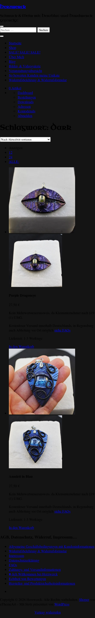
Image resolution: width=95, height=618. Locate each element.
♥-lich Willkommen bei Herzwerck (33, 574)
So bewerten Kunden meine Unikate (34, 75)
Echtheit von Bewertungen (27, 578)
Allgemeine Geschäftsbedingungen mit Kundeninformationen (51, 546)
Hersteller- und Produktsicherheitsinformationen (42, 583)
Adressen (24, 106)
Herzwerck (13, 6)
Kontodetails (26, 111)
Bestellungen (27, 97)
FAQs (13, 564)
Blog (12, 61)
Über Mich (16, 56)
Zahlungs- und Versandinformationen (35, 569)
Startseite (15, 43)
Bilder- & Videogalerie (25, 66)
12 (10, 152)
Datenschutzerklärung (24, 560)
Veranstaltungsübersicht (25, 70)
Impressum (16, 555)
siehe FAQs (62, 330)
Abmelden (25, 115)
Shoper (84, 599)
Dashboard (25, 92)
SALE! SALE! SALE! (24, 52)
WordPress (61, 604)
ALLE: (14, 161)
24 (10, 157)
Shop (12, 47)
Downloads (26, 101)
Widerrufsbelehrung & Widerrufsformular (38, 79)
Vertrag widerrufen (47, 612)
